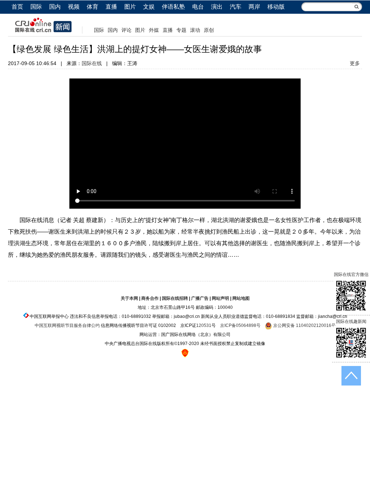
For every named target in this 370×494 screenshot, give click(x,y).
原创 (209, 30)
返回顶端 (351, 376)
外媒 (154, 30)
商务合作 (150, 298)
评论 (126, 30)
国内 (55, 7)
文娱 (149, 7)
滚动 (195, 30)
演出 (217, 7)
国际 (36, 7)
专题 (181, 30)
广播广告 (199, 298)
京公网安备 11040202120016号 (304, 325)
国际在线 (92, 63)
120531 (203, 325)
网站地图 (241, 298)
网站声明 (220, 298)
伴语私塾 (173, 7)
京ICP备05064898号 (240, 325)
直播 (111, 7)
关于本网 (129, 298)
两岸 (254, 7)
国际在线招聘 (175, 298)
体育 (92, 7)
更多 (355, 63)
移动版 (276, 7)
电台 (198, 7)
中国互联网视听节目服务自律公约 (67, 325)
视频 (73, 7)
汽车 (235, 7)
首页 (17, 7)
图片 (130, 7)
